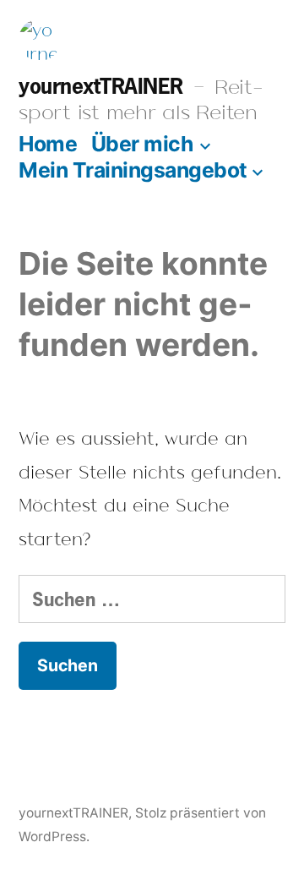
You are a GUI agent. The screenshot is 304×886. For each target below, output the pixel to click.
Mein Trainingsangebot (133, 170)
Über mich (142, 143)
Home (48, 143)
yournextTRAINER (101, 85)
